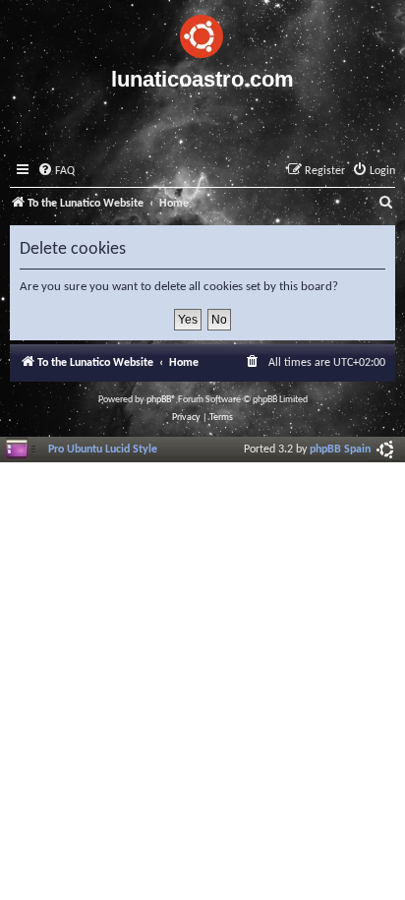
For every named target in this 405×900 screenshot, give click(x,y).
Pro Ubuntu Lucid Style (102, 449)
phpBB (158, 399)
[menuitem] (56, 171)
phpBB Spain (340, 449)
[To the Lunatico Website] (202, 33)
